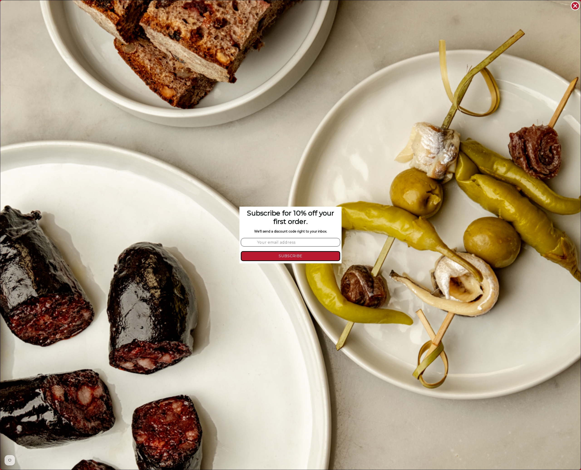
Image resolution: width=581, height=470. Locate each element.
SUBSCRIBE (291, 256)
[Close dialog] (575, 6)
